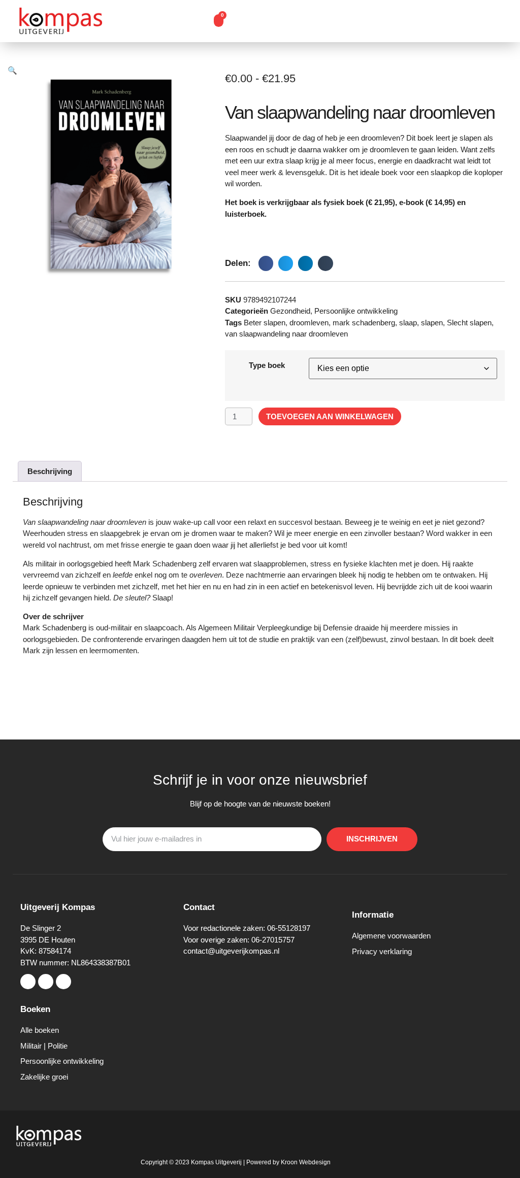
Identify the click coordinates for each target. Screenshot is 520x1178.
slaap (408, 322)
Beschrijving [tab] (49, 471)
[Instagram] (45, 981)
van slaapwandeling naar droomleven (286, 333)
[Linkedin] (63, 981)
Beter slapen (264, 322)
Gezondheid (290, 311)
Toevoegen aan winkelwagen (330, 416)
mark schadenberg (364, 322)
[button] (189, 21)
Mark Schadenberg (54, 627)
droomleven (309, 322)
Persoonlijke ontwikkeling (356, 311)
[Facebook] (28, 981)
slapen (432, 322)
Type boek (267, 365)
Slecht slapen (469, 322)
